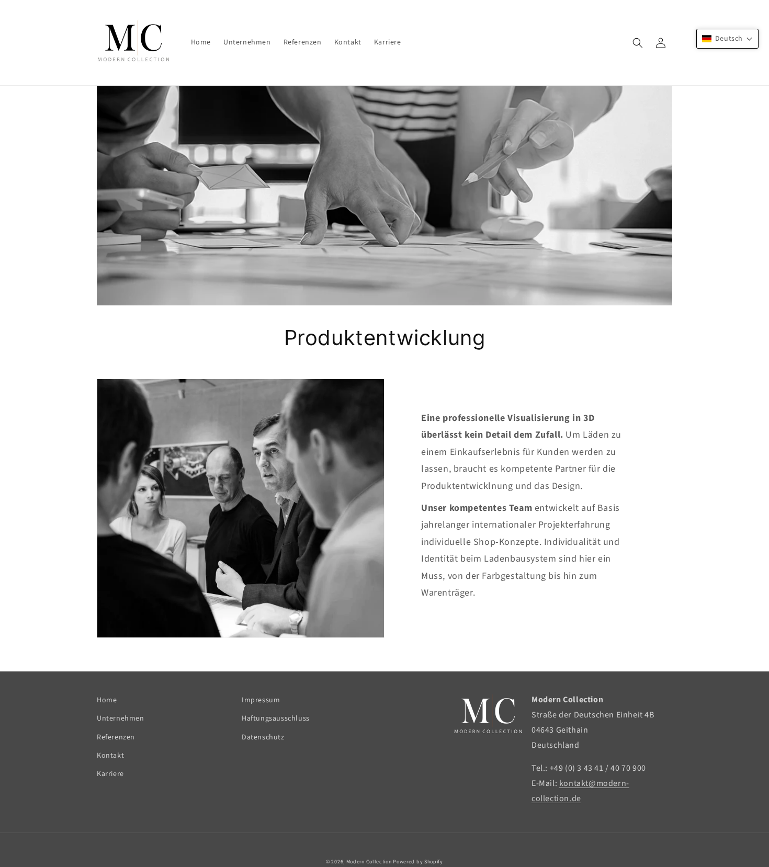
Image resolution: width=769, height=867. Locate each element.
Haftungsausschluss (276, 718)
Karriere (110, 774)
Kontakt (110, 755)
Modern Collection (369, 861)
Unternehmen (120, 718)
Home (107, 700)
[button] (637, 42)
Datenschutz (263, 737)
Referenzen (116, 737)
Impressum (261, 700)
